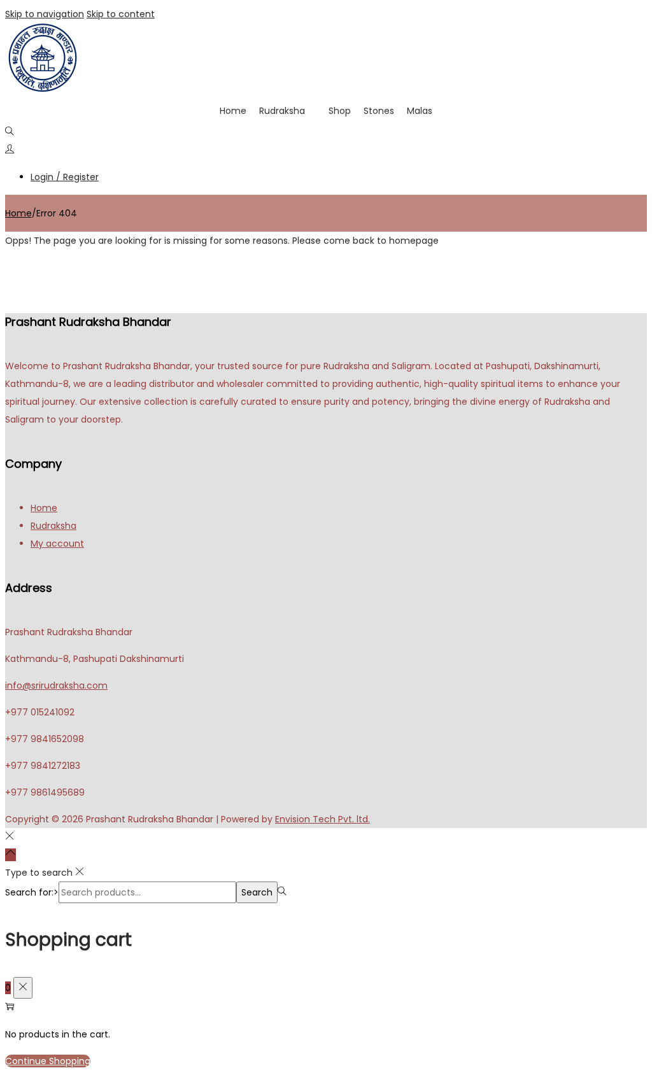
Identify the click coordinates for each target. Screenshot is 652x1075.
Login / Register (65, 177)
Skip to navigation (44, 14)
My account (57, 543)
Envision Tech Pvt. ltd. (322, 819)
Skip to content (121, 14)
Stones (379, 110)
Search (257, 892)
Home (233, 110)
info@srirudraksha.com (56, 685)
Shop (340, 110)
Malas (419, 110)
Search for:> (32, 892)
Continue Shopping (47, 1061)
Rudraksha (282, 110)
